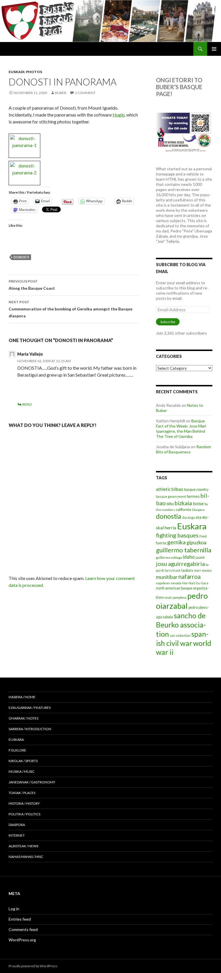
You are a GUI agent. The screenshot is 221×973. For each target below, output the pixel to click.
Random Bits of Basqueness (183, 449)
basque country (196, 489)
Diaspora (198, 510)
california (183, 509)
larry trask (172, 570)
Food (203, 536)
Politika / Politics (24, 814)
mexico (207, 570)
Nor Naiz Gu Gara (195, 583)
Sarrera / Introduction (30, 729)
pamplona (179, 597)
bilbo (170, 504)
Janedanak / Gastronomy (32, 782)
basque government (171, 496)
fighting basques (177, 535)
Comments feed (23, 929)
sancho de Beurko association (181, 624)
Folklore (17, 750)
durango (188, 517)
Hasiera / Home (22, 697)
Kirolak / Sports (23, 761)
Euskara (192, 526)
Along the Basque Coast (32, 285)
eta (198, 517)
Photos (34, 72)
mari (197, 570)
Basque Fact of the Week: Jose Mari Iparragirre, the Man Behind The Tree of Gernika (181, 428)
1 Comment (85, 93)
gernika (176, 542)
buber (60, 93)
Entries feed (20, 919)
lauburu (187, 570)
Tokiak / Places (22, 793)
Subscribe (167, 322)
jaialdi (200, 557)
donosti (21, 257)
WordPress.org (22, 939)
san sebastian (180, 635)
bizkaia (183, 503)
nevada (176, 583)
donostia (168, 516)
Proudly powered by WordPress (33, 966)
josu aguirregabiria (180, 563)
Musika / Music (22, 771)
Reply (27, 404)
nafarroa (189, 576)
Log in (14, 908)
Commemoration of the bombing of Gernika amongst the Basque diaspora (70, 309)
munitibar (167, 577)
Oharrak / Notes (23, 718)
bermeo (193, 496)
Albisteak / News (23, 846)
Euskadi (16, 72)
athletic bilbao (169, 489)
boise (198, 503)
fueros (161, 543)
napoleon (163, 583)
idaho (189, 557)
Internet (17, 835)
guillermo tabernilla (183, 550)
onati (168, 597)
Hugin (119, 114)
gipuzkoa (196, 542)
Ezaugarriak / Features (30, 707)
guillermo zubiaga (169, 557)
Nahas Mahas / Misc (26, 856)
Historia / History (24, 803)
